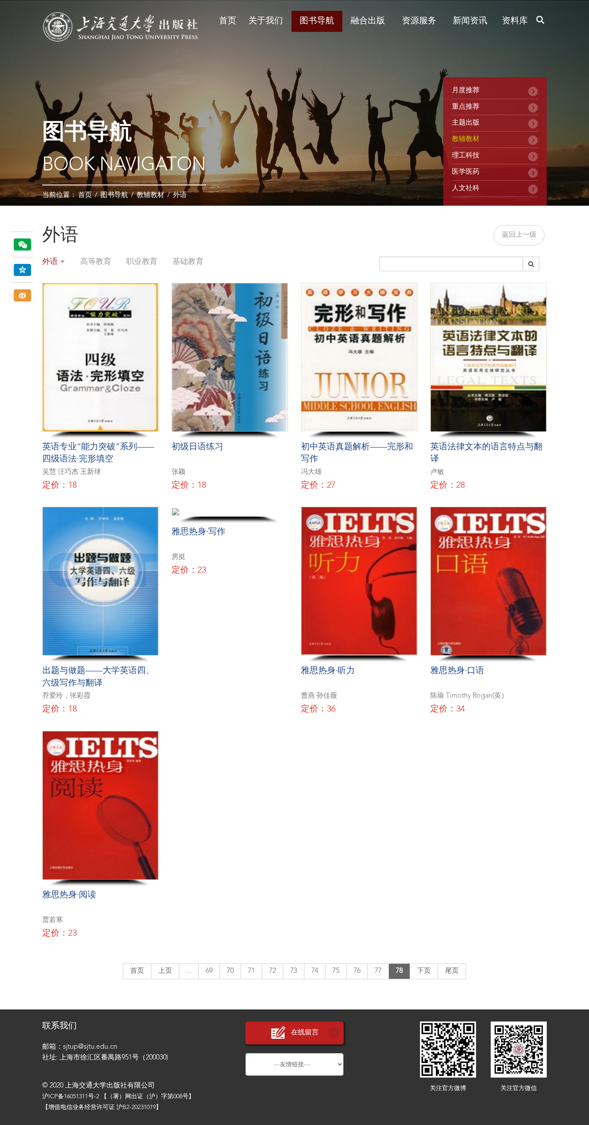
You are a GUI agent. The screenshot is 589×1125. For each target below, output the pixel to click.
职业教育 (141, 262)
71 (251, 971)
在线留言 (305, 1032)
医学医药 (465, 172)
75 (335, 971)
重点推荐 (465, 106)
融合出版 (368, 21)
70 (230, 971)
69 (209, 971)
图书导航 (317, 21)
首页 (227, 21)
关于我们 (265, 21)
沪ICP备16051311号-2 (70, 1097)
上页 (165, 971)
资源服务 (419, 21)
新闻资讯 (470, 21)
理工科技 (465, 155)
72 (272, 971)
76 (357, 971)
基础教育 (188, 262)
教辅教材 (150, 195)
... (188, 971)
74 (314, 971)
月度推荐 (465, 90)
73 (293, 971)
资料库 (515, 21)
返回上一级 (519, 235)
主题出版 (465, 122)
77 (378, 971)
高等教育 (95, 262)
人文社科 (465, 188)
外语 (180, 195)
